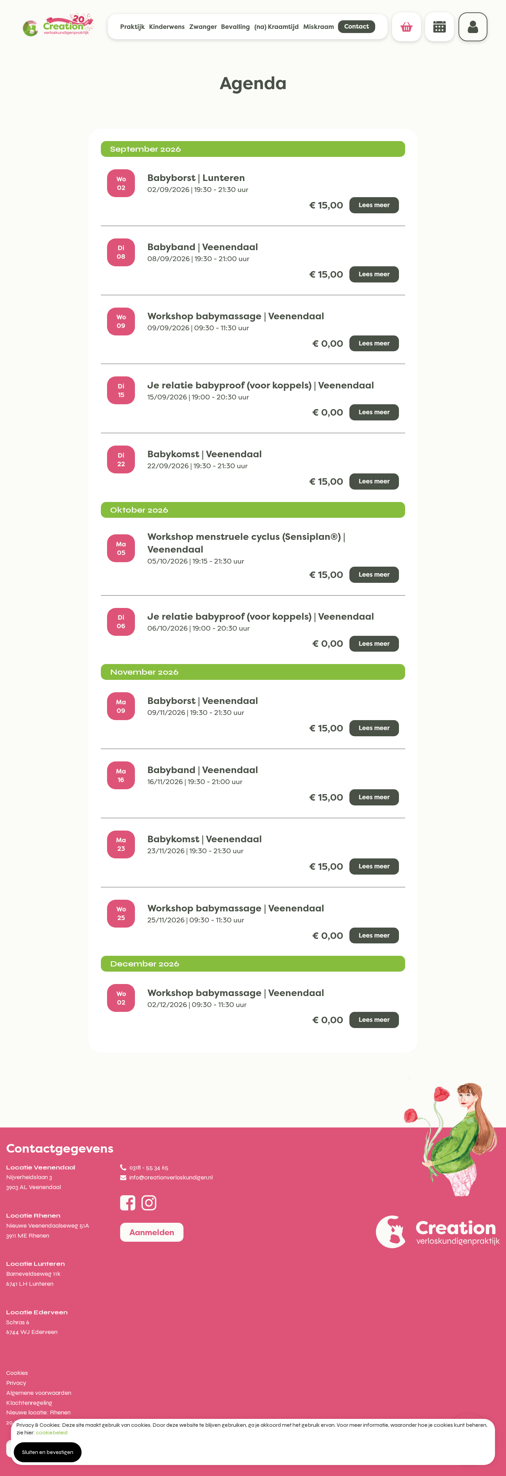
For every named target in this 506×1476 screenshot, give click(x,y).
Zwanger (203, 26)
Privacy (16, 1383)
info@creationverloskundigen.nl (171, 1177)
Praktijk (132, 26)
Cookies (17, 1373)
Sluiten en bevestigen (47, 1452)
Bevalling (235, 26)
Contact (356, 26)
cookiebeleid (51, 1432)
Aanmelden (151, 1232)
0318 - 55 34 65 (148, 1167)
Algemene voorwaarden (38, 1393)
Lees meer (374, 205)
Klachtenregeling (29, 1403)
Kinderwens (167, 26)
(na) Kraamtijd (276, 26)
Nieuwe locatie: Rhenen (38, 1412)
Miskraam (318, 26)
